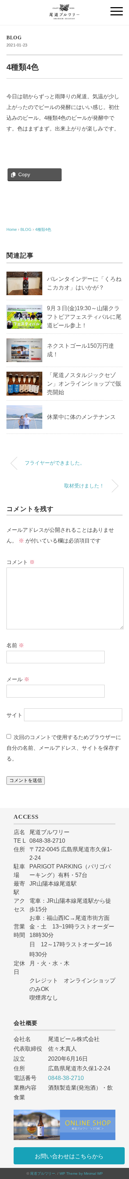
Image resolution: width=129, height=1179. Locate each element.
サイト (14, 715)
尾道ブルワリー (42, 1173)
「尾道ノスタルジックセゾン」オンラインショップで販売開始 (84, 383)
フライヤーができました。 (55, 463)
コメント (20, 562)
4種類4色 (43, 229)
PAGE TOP (118, 1138)
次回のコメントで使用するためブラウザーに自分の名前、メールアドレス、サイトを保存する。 (63, 748)
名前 (15, 645)
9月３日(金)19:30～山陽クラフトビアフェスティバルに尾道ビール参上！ (84, 316)
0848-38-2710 (66, 1078)
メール (17, 679)
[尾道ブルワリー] (64, 9)
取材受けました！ (84, 486)
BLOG (14, 37)
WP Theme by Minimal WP (81, 1173)
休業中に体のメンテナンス (81, 417)
